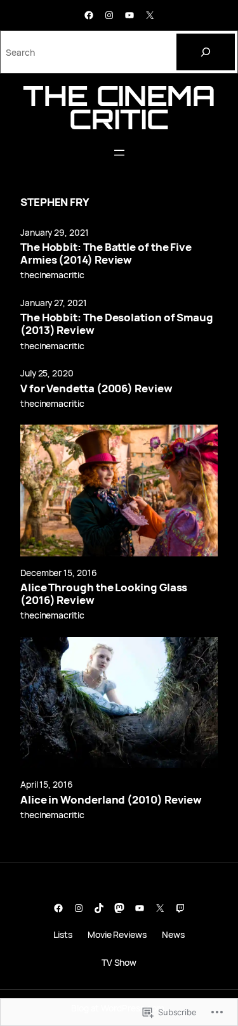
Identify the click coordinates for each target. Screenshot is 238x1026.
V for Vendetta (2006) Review (96, 388)
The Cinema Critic (119, 107)
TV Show (119, 962)
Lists (62, 934)
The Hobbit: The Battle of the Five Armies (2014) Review (106, 253)
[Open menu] (119, 152)
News (173, 934)
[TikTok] (99, 908)
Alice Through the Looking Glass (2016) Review (103, 593)
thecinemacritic (52, 275)
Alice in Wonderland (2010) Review (111, 799)
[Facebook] (89, 15)
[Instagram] (109, 15)
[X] (150, 15)
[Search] (205, 52)
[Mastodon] (119, 908)
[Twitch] (180, 908)
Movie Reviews (117, 934)
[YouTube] (129, 15)
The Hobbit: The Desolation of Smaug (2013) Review (116, 324)
